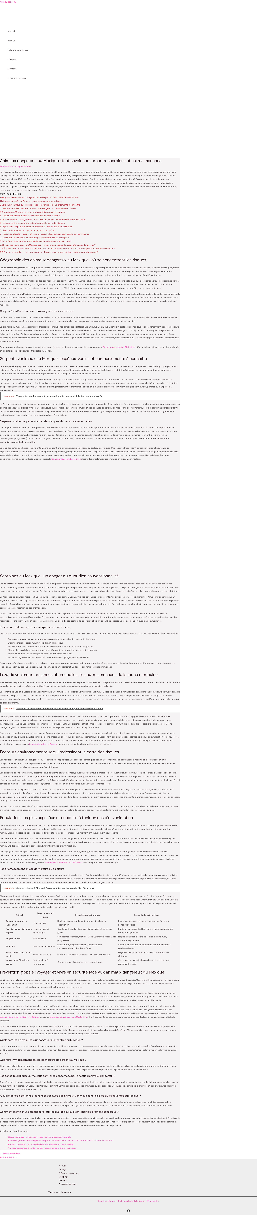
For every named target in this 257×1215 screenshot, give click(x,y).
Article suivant (8, 1157)
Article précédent (10, 1153)
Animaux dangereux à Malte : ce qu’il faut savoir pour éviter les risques (42, 1147)
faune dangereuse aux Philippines (119, 347)
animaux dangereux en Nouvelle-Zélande (19, 1016)
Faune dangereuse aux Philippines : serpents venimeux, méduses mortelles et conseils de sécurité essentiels (60, 1140)
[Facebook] (128, 1211)
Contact (12, 68)
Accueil (11, 31)
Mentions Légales (106, 1201)
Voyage (11, 40)
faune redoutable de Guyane (43, 744)
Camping (12, 59)
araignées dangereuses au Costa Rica (68, 1016)
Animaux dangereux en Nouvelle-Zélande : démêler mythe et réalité (40, 1144)
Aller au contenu (8, 1)
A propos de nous (17, 78)
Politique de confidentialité (131, 1201)
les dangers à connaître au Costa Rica (63, 862)
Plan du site (153, 1201)
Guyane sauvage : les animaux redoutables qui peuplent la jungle (39, 1136)
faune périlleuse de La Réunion (66, 458)
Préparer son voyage (18, 50)
